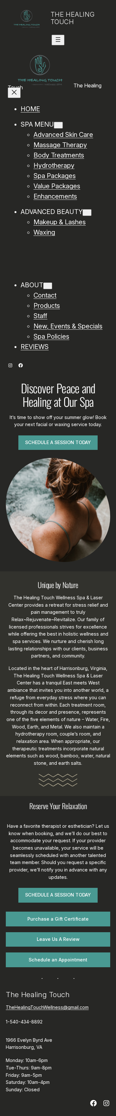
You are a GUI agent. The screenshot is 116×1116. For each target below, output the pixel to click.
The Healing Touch (73, 18)
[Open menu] (58, 40)
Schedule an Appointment (58, 959)
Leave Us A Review (58, 939)
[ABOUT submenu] (47, 285)
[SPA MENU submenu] (58, 125)
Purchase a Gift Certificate (58, 919)
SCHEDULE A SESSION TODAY (58, 442)
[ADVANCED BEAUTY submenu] (87, 212)
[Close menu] (14, 92)
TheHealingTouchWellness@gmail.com (47, 1007)
